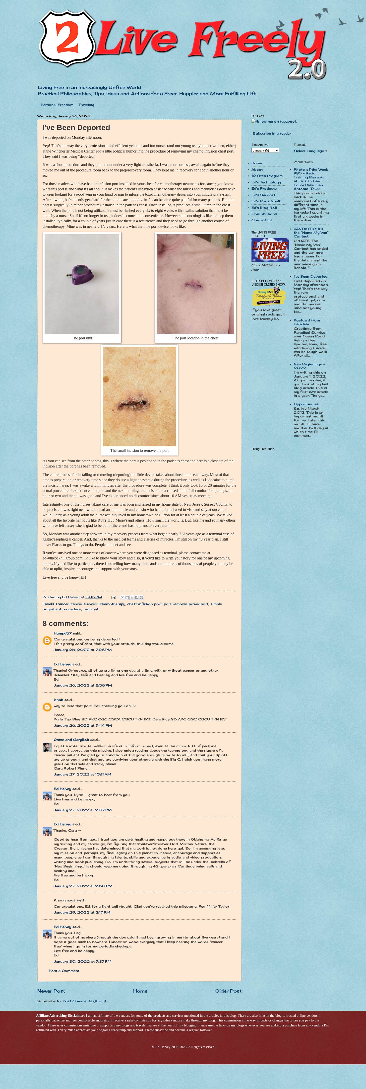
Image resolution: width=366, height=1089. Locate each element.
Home (140, 991)
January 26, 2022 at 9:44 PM (83, 725)
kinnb (58, 700)
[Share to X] (131, 597)
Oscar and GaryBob (71, 740)
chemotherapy (112, 604)
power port (198, 604)
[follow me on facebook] (274, 121)
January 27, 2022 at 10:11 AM (82, 774)
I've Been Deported (310, 276)
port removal (175, 604)
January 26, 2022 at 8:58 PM (83, 685)
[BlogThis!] (127, 597)
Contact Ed (261, 220)
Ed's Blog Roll (264, 208)
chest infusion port (144, 604)
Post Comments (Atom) (84, 1001)
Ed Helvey (62, 664)
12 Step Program (267, 176)
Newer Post (51, 991)
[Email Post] (113, 597)
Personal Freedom (57, 105)
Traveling (86, 105)
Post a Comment (64, 971)
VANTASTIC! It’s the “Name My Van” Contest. (311, 232)
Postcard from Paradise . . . (307, 322)
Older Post (228, 991)
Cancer (62, 604)
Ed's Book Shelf (265, 201)
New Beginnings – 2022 (309, 366)
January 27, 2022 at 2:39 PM (83, 810)
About (257, 169)
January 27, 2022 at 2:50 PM (83, 886)
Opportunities (306, 404)
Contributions (264, 214)
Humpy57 (63, 633)
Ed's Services (263, 195)
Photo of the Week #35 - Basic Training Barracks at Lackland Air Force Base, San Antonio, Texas (311, 179)
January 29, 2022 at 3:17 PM (82, 912)
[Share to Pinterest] (141, 597)
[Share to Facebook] (136, 597)
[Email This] (122, 597)
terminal (90, 609)
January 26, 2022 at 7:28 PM (83, 650)
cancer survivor (84, 604)
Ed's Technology (266, 182)
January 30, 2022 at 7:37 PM (83, 961)
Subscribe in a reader (272, 133)
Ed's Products (264, 188)
